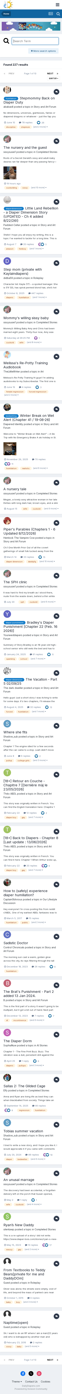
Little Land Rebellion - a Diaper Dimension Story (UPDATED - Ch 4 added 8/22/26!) (30, 214)
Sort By (53, 78)
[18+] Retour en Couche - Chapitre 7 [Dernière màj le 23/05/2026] (25, 785)
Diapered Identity (13, 424)
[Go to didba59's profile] (7, 261)
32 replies (35, 707)
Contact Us (31, 1381)
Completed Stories (46, 151)
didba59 (8, 277)
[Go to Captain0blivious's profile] (7, 882)
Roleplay (38, 277)
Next (50, 73)
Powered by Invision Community (31, 1389)
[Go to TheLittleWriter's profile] (7, 354)
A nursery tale (14, 489)
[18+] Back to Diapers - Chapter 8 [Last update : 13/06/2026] (30, 840)
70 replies (40, 459)
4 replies (26, 387)
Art (42, 371)
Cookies (45, 1381)
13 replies (32, 1245)
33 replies (28, 557)
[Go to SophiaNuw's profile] (7, 1032)
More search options (44, 51)
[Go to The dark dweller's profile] (7, 671)
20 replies (28, 244)
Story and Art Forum (45, 106)
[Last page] (57, 73)
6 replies (25, 756)
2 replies (37, 1342)
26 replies (39, 966)
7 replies (39, 1015)
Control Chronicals (13, 947)
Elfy (5, 1090)
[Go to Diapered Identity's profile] (7, 407)
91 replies (37, 654)
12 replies (31, 812)
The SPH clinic (15, 582)
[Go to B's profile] (7, 983)
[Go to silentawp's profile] (7, 1216)
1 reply (25, 1061)
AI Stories (42, 1045)
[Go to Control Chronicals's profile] (7, 934)
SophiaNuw (9, 1045)
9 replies (35, 1298)
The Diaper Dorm (17, 1041)
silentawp (8, 1229)
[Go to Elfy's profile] (7, 1077)
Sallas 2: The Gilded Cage (24, 1086)
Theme (16, 1381)
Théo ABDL (9, 793)
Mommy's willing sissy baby (26, 318)
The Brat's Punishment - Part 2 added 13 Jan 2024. (28, 994)
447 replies (37, 293)
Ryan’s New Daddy (18, 1225)
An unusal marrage (18, 1180)
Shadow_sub (10, 736)
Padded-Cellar (11, 225)
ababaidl (8, 106)
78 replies (27, 122)
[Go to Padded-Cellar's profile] (7, 200)
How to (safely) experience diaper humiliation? (25, 893)
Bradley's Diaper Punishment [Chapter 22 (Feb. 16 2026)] (30, 626)
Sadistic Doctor (15, 943)
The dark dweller (13, 687)
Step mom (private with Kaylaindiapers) (22, 271)
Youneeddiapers (12, 635)
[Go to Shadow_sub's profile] (7, 724)
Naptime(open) (15, 1323)
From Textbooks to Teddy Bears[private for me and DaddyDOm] (24, 1274)
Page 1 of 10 (30, 73)
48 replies (33, 1154)
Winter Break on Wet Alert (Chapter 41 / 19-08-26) (28, 418)
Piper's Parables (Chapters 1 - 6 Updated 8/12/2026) (29, 531)
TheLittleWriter (11, 371)
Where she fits (15, 732)
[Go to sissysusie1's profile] (7, 139)
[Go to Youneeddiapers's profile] (7, 614)
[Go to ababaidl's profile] (7, 90)
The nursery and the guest (25, 147)
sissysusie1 (9, 151)
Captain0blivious (12, 899)
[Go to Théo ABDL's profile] (7, 772)
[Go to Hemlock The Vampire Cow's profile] (7, 521)
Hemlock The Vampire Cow (19, 537)
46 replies (40, 1105)
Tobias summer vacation (23, 1131)
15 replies (33, 918)
